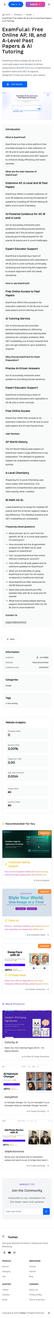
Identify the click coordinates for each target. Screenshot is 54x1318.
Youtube (6, 1295)
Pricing (32, 1266)
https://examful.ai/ (40, 662)
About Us (33, 1290)
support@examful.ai (16, 622)
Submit (32, 1271)
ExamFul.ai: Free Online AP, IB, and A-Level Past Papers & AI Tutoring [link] (26, 19)
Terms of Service (37, 1300)
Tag (3, 1276)
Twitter (5, 1290)
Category (6, 1271)
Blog (31, 1276)
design (29, 14)
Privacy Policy (35, 1295)
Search (5, 1266)
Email (4, 1300)
